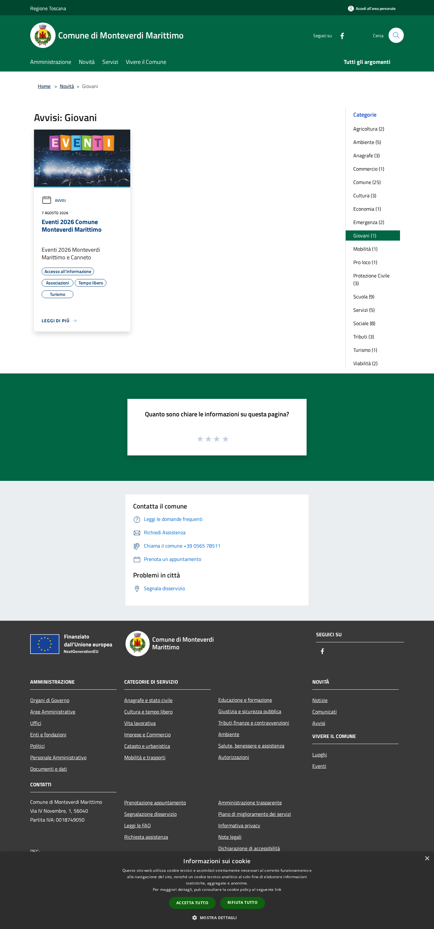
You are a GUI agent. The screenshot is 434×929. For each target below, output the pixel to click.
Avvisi (60, 200)
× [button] (426, 858)
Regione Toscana (48, 8)
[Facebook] (339, 35)
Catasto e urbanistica (147, 746)
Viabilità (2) (365, 363)
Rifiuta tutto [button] (242, 902)
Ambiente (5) (367, 142)
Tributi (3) (363, 336)
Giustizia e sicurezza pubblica (249, 711)
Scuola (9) (363, 296)
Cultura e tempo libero (148, 711)
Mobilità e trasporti (145, 757)
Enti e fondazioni (48, 734)
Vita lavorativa (140, 723)
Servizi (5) (364, 310)
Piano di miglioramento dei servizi (254, 814)
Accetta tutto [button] (192, 902)
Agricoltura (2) (368, 129)
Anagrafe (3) (366, 155)
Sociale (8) (364, 323)
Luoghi (319, 754)
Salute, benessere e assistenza (251, 745)
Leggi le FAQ (137, 825)
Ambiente (228, 734)
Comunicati (324, 711)
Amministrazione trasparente (250, 802)
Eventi (319, 766)
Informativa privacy (239, 825)
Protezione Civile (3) (371, 279)
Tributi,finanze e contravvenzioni (253, 723)
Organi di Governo (49, 700)
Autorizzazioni (233, 757)
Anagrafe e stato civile (148, 700)
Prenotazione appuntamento (155, 802)
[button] (217, 917)
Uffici (35, 723)
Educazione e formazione (245, 700)
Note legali (229, 837)
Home (44, 86)
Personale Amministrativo (58, 757)
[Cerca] (396, 35)
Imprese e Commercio (147, 734)
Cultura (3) (364, 195)
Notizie (320, 700)
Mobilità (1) (365, 249)
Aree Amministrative (52, 711)
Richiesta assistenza (146, 837)
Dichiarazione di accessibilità (249, 848)
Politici (37, 746)
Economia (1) (367, 209)
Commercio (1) (368, 169)
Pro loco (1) (365, 262)
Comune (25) (367, 182)
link (278, 889)
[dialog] (217, 890)
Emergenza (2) (368, 222)
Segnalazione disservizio (150, 814)
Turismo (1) (365, 350)
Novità (67, 86)
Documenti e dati (48, 769)
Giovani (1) (364, 235)
